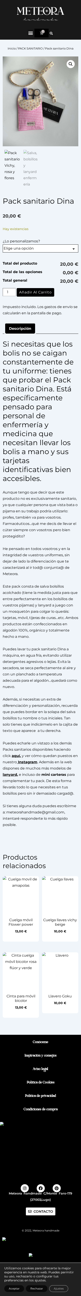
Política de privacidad (40, 1096)
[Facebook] (41, 1188)
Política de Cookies (40, 1082)
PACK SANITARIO (30, 48)
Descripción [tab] (20, 328)
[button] (30, 33)
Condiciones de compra (41, 1109)
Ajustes (59, 1288)
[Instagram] (25, 1188)
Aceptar (14, 1288)
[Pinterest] (57, 1188)
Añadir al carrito (35, 292)
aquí (16, 756)
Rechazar (36, 1288)
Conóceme (40, 1042)
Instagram (27, 762)
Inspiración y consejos (40, 1056)
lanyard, (10, 774)
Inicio (12, 48)
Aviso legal (40, 1069)
